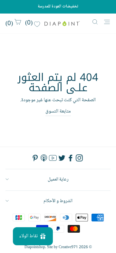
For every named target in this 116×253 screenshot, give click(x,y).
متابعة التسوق (58, 112)
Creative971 (68, 247)
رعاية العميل (58, 179)
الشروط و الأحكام (58, 201)
